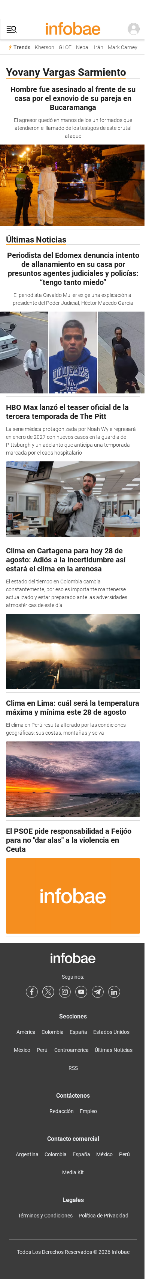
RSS (73, 1068)
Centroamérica (71, 1050)
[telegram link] (98, 992)
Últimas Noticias (114, 1050)
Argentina (27, 1154)
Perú (42, 1050)
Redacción (61, 1111)
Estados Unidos (111, 1032)
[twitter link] (48, 992)
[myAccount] (134, 29)
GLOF (65, 47)
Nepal (82, 47)
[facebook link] (32, 992)
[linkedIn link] (114, 992)
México (22, 1050)
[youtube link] (81, 992)
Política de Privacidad (103, 1216)
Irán (98, 47)
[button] (11, 29)
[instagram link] (65, 992)
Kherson (44, 47)
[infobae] (73, 29)
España (78, 1032)
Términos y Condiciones (45, 1216)
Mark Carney (122, 47)
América (26, 1032)
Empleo (88, 1111)
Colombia (53, 1032)
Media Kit (73, 1172)
